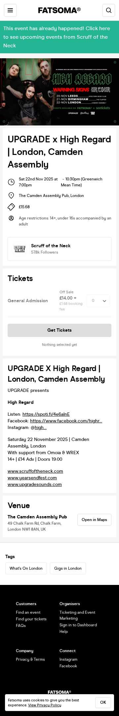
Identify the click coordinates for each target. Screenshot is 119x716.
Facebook (68, 666)
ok (103, 702)
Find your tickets (31, 619)
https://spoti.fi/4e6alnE (46, 414)
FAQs (21, 625)
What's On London (26, 568)
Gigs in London (68, 568)
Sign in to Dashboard (78, 625)
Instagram (68, 659)
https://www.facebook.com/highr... (66, 421)
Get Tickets (59, 330)
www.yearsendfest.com (32, 478)
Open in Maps (94, 519)
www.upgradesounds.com (35, 484)
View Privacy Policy (44, 705)
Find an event (28, 612)
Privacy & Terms (30, 659)
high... (41, 427)
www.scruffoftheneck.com (35, 471)
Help (64, 631)
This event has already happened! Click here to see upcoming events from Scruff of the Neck (56, 37)
